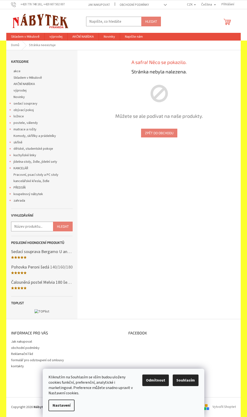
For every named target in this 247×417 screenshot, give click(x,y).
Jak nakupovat (99, 5)
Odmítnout (155, 380)
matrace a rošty (25, 129)
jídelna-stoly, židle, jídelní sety (35, 161)
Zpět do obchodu (159, 133)
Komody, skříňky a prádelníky (35, 136)
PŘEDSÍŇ (20, 187)
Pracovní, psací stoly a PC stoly (36, 174)
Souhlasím (185, 380)
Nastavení (61, 405)
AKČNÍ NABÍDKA (24, 84)
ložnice (19, 116)
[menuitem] (25, 37)
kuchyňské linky (25, 155)
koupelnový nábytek (28, 194)
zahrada (19, 200)
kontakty (17, 366)
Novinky (19, 97)
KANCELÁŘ (21, 168)
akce (17, 71)
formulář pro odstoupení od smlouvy (37, 360)
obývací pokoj (24, 110)
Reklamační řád (22, 354)
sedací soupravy (25, 103)
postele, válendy (26, 122)
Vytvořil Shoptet (224, 407)
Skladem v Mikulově (28, 77)
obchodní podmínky (134, 5)
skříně (18, 142)
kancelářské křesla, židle (31, 181)
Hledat (151, 21)
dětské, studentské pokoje (33, 148)
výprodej (20, 90)
